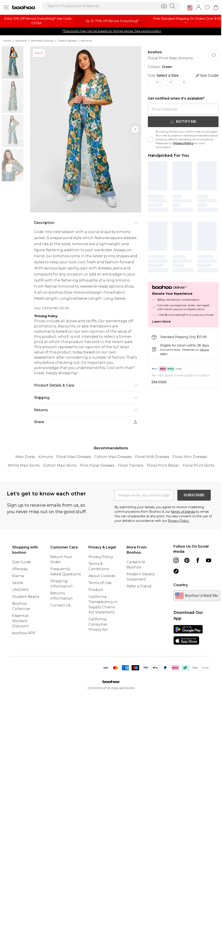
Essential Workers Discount (20, 621)
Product (95, 590)
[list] (85, 129)
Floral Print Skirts (198, 465)
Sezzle (17, 583)
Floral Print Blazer (163, 465)
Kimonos (86, 40)
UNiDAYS (20, 590)
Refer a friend (139, 586)
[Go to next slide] (135, 129)
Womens (20, 40)
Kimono (45, 457)
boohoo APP (23, 633)
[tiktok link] (176, 571)
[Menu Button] (6, 7)
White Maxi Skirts (23, 465)
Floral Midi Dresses (152, 457)
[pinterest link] (186, 560)
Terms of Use (99, 583)
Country (180, 585)
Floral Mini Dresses (190, 457)
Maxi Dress (25, 457)
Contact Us (60, 605)
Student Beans (25, 597)
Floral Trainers (130, 465)
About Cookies (101, 576)
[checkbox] (150, 139)
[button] (190, 7)
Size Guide (21, 562)
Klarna (18, 576)
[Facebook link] (197, 560)
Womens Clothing (42, 40)
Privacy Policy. (178, 521)
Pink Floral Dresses (97, 465)
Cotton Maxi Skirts (59, 465)
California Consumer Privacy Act (98, 624)
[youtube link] (208, 560)
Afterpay (20, 569)
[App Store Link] (188, 635)
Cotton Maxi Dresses (113, 457)
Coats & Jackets (67, 40)
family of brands (183, 512)
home (7, 40)
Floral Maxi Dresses (73, 457)
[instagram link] (176, 560)
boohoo (155, 52)
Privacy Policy (183, 143)
